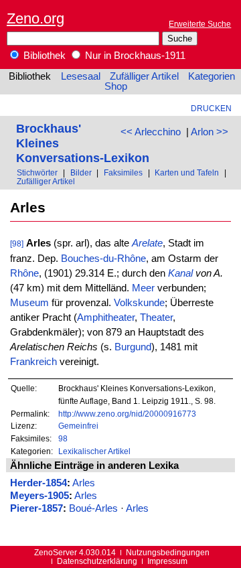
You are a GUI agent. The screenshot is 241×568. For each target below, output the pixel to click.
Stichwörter (37, 172)
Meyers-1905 (39, 495)
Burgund (132, 347)
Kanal (180, 273)
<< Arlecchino (150, 132)
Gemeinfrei (78, 425)
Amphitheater (106, 317)
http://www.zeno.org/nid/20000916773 (127, 413)
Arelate (147, 243)
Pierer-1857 (36, 508)
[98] (16, 243)
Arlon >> (209, 132)
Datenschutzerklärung (97, 561)
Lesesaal (80, 76)
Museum (29, 302)
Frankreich (33, 361)
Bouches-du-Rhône (103, 258)
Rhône (24, 273)
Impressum (167, 561)
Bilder (81, 172)
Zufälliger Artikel (144, 76)
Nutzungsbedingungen (168, 552)
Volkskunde (139, 302)
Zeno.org (35, 18)
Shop (115, 86)
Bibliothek (43, 55)
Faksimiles (123, 172)
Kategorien (211, 76)
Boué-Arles (93, 508)
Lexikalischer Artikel (94, 451)
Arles (83, 483)
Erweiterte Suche (200, 23)
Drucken (211, 108)
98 (63, 438)
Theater (156, 317)
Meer (143, 288)
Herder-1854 (38, 483)
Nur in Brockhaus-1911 (133, 55)
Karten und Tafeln (187, 172)
